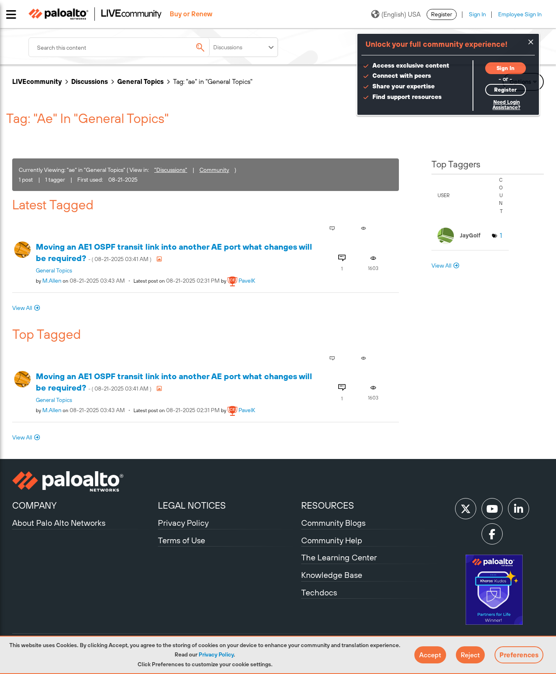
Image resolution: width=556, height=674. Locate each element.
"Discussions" (170, 170)
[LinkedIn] (518, 508)
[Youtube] (492, 508)
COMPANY (34, 505)
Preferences (518, 655)
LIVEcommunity (37, 81)
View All (22, 308)
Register (441, 14)
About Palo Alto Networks (58, 522)
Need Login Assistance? (506, 104)
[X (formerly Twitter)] (465, 508)
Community (214, 170)
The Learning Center (339, 557)
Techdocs (319, 592)
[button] (430, 654)
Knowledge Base (331, 575)
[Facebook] (492, 533)
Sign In (477, 14)
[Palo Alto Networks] (84, 481)
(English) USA (400, 14)
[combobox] (126, 47)
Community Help (331, 540)
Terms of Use (181, 540)
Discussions (89, 81)
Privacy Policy (216, 654)
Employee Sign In (520, 14)
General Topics (140, 81)
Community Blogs (333, 522)
